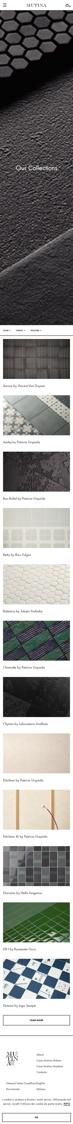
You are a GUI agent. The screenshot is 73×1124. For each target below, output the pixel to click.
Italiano (41, 1089)
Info (66, 1104)
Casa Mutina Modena (49, 1066)
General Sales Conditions (21, 1083)
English (40, 1083)
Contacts (41, 1072)
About (40, 1054)
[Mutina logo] (21, 1058)
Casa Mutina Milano (48, 1060)
